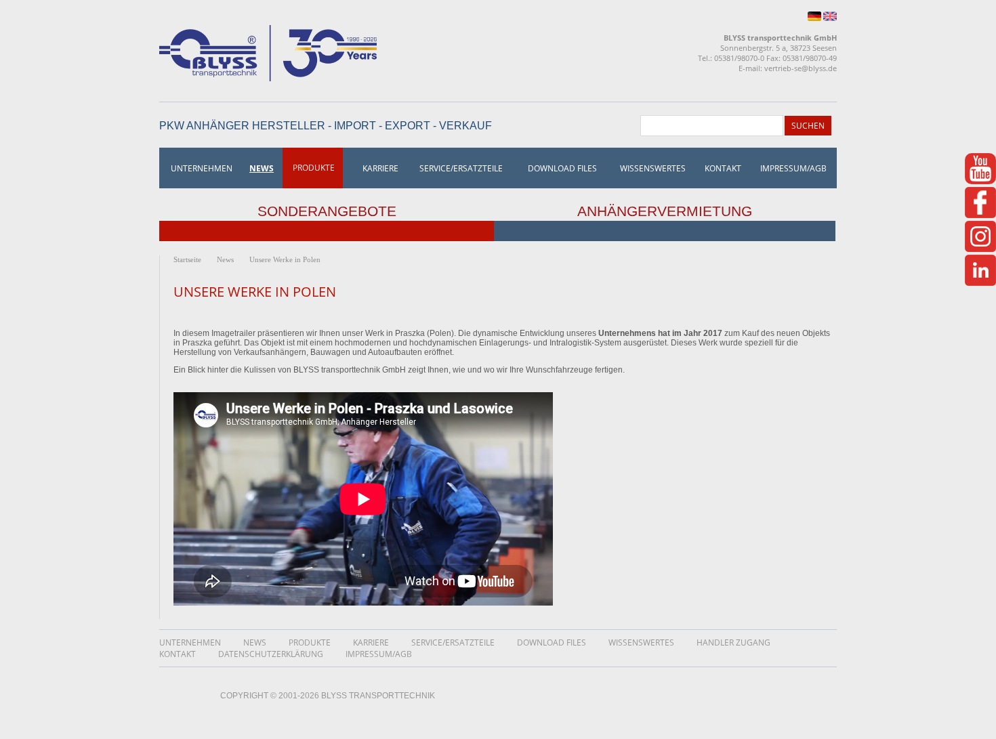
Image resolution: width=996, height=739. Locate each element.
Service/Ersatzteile (461, 168)
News (261, 168)
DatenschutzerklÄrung (270, 654)
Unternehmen (201, 168)
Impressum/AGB (793, 168)
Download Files (562, 168)
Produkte (314, 167)
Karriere (380, 168)
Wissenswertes (653, 168)
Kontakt (723, 168)
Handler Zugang (733, 642)
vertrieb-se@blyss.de (800, 68)
